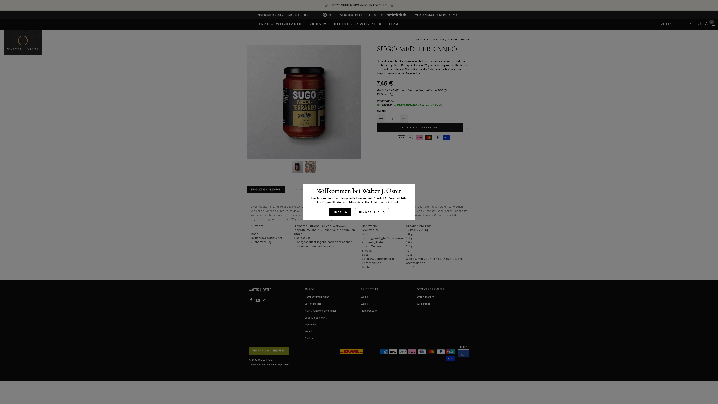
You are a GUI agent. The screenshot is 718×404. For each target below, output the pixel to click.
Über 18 (340, 212)
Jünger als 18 (372, 212)
